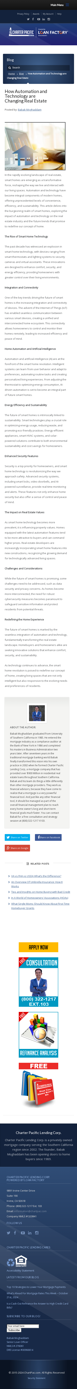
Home (11, 73)
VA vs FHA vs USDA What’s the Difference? (36, 876)
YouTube (37, 19)
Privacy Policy (23, 13)
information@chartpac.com (30, 1211)
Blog (21, 73)
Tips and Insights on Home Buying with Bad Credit (40, 892)
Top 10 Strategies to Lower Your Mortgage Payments (36, 1287)
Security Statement (36, 1378)
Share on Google (19, 848)
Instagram (37, 1233)
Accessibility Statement (20, 1270)
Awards (36, 13)
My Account (48, 13)
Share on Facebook (50, 837)
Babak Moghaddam (29, 109)
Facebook (32, 19)
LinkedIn (42, 19)
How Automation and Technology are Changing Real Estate (26, 95)
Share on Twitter (19, 837)
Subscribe (14, 1330)
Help (59, 13)
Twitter (27, 19)
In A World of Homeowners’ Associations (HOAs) (39, 898)
